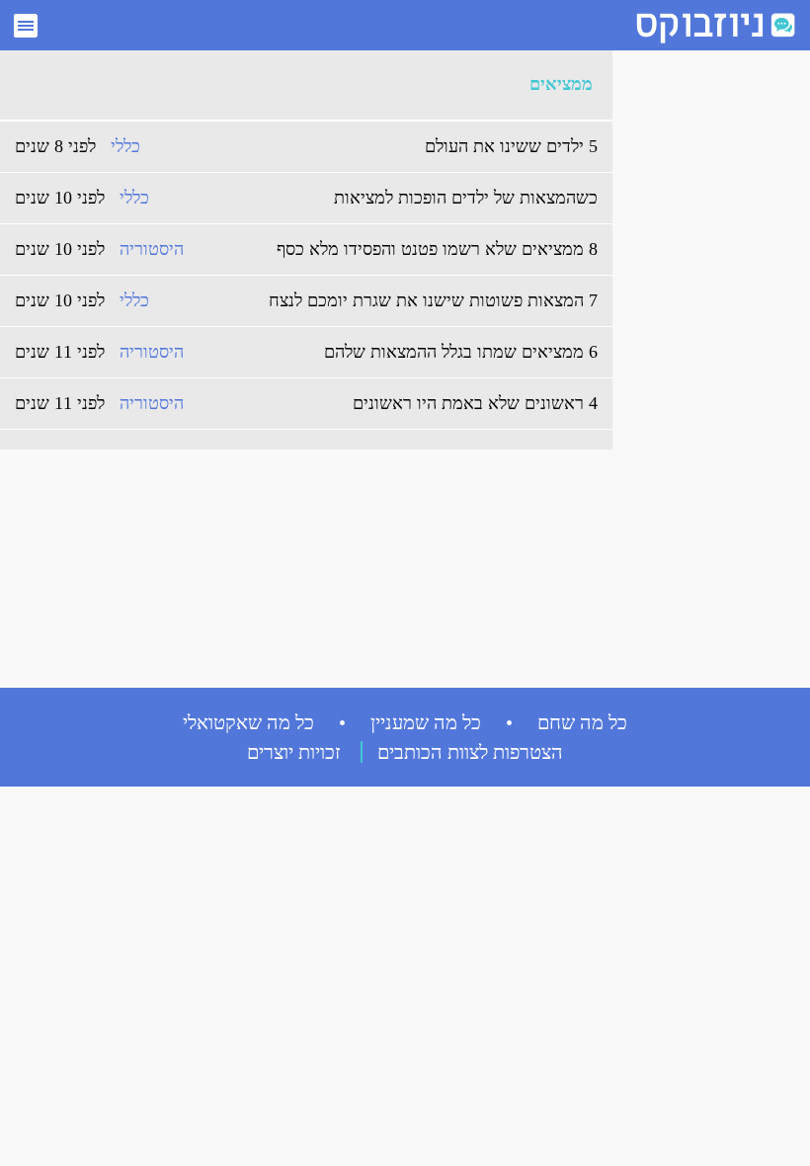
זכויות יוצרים (294, 752)
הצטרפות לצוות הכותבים (470, 752)
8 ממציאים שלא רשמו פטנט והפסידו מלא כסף (437, 249)
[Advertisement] (701, 356)
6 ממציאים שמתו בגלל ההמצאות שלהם (461, 352)
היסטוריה (152, 249)
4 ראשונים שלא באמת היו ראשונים (475, 403)
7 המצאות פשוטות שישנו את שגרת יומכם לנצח (433, 300)
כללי (125, 146)
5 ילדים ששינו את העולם (511, 146)
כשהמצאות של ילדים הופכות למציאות (466, 198)
